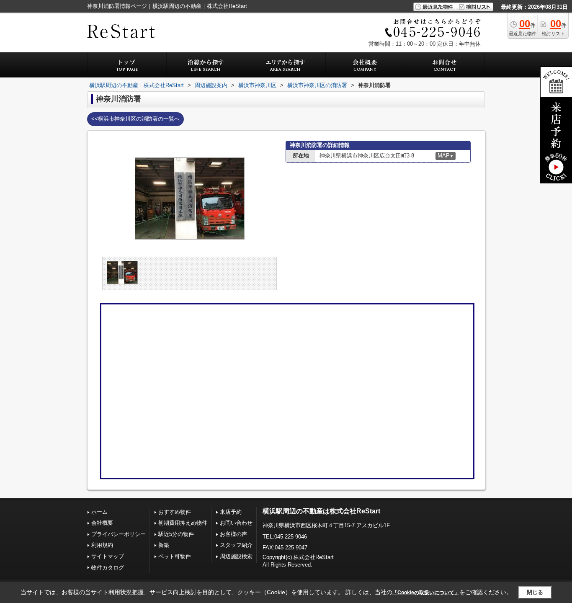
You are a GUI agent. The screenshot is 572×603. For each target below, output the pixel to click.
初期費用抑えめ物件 (182, 523)
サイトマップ (107, 556)
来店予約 (231, 512)
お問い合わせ (236, 523)
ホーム (99, 512)
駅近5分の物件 (176, 534)
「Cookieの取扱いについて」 (425, 592)
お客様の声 (233, 534)
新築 (163, 545)
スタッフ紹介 (236, 545)
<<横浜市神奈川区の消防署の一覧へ (135, 119)
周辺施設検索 (236, 556)
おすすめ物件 (174, 512)
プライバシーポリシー (118, 534)
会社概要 (102, 523)
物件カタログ (107, 567)
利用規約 (102, 545)
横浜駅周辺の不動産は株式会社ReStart (321, 511)
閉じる (535, 592)
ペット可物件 (174, 556)
